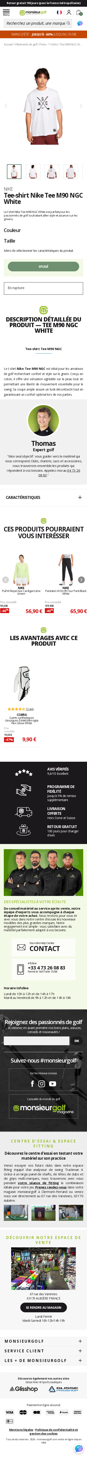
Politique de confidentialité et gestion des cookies (53, 1432)
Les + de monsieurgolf (35, 1360)
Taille (9, 240)
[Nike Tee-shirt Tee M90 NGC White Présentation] (43, 106)
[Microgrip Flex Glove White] (21, 684)
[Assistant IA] (80, 23)
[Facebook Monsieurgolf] (32, 1083)
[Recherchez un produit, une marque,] (68, 23)
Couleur (12, 230)
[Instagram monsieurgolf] (41, 1083)
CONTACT (44, 948)
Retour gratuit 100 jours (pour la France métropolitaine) (43, 3)
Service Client (24, 1350)
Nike (8, 189)
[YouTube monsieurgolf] (52, 1083)
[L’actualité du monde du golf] (43, 1108)
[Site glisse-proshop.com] (63, 1389)
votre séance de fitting (38, 1183)
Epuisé (43, 266)
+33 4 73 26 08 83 (46, 967)
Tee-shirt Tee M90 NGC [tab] (43, 348)
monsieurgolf (24, 1341)
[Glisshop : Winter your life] (33, 13)
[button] (43, 498)
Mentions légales (21, 1430)
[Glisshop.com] (24, 1389)
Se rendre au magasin (43, 1307)
